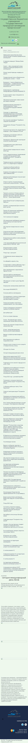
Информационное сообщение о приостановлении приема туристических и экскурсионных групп (14, 487)
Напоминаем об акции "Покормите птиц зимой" (14, 125)
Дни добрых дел (7, 312)
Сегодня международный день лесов (13, 353)
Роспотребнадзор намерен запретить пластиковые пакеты (13, 531)
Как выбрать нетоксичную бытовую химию (13, 515)
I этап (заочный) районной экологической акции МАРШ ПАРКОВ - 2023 (14, 243)
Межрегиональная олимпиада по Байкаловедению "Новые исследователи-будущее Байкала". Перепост (12, 106)
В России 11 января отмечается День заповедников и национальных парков (13, 414)
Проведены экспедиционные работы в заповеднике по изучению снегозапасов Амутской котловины (14, 398)
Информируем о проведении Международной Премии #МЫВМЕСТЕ (14, 90)
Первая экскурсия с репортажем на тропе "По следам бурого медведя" (13, 162)
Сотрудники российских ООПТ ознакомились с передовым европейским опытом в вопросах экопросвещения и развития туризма (14, 569)
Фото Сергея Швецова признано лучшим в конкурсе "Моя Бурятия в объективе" (14, 403)
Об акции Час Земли (8, 349)
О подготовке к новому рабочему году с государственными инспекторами (14, 265)
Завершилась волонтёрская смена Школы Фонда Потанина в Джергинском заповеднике (14, 56)
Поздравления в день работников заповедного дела (12, 145)
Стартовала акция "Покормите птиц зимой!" (13, 520)
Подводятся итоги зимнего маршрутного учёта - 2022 (14, 363)
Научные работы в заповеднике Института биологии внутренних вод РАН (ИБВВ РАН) (13, 276)
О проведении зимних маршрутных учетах (12, 257)
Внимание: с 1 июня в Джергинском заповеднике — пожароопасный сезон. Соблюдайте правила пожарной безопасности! (13, 84)
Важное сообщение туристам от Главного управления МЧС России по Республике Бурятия (13, 447)
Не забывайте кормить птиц (10, 261)
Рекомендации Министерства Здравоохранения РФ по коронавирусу (14, 492)
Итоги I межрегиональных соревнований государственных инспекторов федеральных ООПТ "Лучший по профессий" (14, 156)
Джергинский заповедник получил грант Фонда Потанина (14, 177)
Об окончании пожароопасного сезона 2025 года (14, 150)
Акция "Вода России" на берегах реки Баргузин (13, 201)
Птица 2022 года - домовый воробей (13, 376)
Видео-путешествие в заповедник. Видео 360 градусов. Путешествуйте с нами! (13, 498)
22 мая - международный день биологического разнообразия (11, 330)
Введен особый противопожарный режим (12, 335)
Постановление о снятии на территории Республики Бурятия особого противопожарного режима (14, 298)
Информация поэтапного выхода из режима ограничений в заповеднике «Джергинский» (13, 453)
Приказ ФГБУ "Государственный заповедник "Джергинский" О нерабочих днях (14, 481)
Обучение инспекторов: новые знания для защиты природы (13, 100)
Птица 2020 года (7, 503)
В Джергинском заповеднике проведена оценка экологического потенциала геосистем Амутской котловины (14, 437)
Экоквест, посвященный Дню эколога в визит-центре (13, 206)
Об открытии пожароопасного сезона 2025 (13, 227)
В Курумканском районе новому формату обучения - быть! (14, 238)
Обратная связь (15, 37)
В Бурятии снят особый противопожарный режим (10, 536)
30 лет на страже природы (10, 316)
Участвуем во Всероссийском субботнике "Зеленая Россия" (11, 167)
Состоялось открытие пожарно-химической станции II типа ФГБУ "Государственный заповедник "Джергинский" (12, 509)
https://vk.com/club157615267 (14, 698)
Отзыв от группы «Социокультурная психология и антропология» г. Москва (13, 182)
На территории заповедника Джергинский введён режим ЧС (12, 563)
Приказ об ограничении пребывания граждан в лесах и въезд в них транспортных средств (13, 212)
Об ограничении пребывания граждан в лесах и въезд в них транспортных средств (14, 222)
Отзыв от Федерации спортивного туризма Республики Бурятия (12, 308)
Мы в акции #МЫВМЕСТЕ (10, 289)
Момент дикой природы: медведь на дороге (13, 73)
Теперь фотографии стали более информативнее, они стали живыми (12, 303)
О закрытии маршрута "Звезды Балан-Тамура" (13, 62)
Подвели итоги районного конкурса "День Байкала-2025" (13, 172)
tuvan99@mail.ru (14, 34)
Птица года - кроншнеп (9, 252)
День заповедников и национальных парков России (13, 270)
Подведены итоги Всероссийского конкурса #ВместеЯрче (12, 135)
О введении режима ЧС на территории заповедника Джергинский (13, 554)
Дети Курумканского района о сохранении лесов (11, 340)
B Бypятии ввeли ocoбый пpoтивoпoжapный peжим (10, 248)
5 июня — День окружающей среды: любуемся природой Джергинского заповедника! (13, 67)
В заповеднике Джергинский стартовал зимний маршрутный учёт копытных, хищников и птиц (14, 409)
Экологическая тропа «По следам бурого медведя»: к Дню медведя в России (14, 130)
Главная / (5, 50)
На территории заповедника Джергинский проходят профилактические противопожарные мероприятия (13, 466)
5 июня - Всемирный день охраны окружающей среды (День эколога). (13, 320)
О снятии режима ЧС (9, 550)
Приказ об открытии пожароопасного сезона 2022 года (13, 325)
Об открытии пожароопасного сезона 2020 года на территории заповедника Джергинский (13, 459)
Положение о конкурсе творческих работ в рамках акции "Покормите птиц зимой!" (14, 382)
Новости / (10, 50)
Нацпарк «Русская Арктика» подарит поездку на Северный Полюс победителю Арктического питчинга (13, 526)
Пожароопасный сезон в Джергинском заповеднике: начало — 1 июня (13, 78)
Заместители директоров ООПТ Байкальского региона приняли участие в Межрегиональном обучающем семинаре (14, 358)
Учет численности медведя (10, 217)
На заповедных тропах (9, 441)
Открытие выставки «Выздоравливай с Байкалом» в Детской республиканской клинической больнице (14, 233)
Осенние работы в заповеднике (12, 293)
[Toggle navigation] (1, 48)
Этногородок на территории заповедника (11, 541)
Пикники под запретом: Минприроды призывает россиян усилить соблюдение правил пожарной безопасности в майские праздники (14, 474)
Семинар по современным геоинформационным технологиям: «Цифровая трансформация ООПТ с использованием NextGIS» (13, 114)
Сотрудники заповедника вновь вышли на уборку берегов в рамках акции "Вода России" (14, 188)
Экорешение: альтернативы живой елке (14, 286)
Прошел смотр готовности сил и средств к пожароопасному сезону (14, 345)
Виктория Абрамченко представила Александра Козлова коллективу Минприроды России (13, 420)
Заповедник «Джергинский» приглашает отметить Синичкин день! (14, 140)
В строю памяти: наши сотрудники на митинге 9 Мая (13, 95)
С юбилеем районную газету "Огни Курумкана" (12, 387)
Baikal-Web (23, 730)
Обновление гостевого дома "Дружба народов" (13, 281)
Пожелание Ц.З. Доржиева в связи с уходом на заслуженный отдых (13, 546)
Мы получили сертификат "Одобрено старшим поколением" (13, 120)
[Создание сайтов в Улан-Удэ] (12, 730)
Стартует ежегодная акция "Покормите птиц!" (14, 392)
